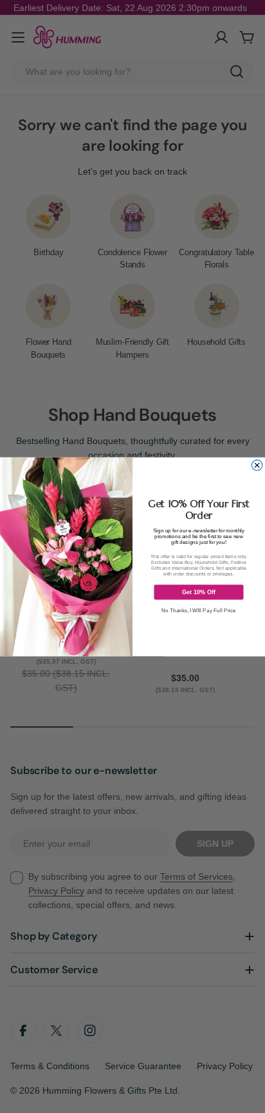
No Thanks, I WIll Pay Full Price (198, 610)
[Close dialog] (256, 465)
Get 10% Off (199, 591)
